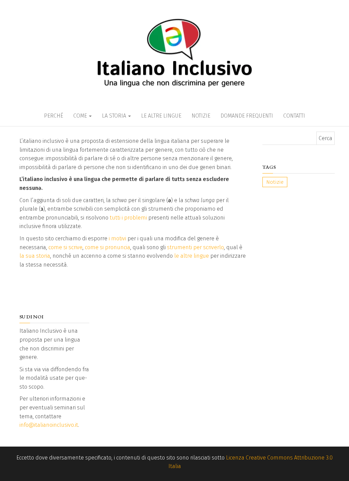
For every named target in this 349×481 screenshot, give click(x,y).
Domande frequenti (247, 115)
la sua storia (34, 256)
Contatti (294, 115)
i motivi (117, 238)
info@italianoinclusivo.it (48, 425)
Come (80, 115)
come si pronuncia (107, 247)
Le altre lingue (161, 115)
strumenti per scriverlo (195, 247)
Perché (53, 115)
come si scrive (65, 247)
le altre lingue (191, 256)
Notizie (201, 115)
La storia (114, 115)
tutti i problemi (128, 217)
